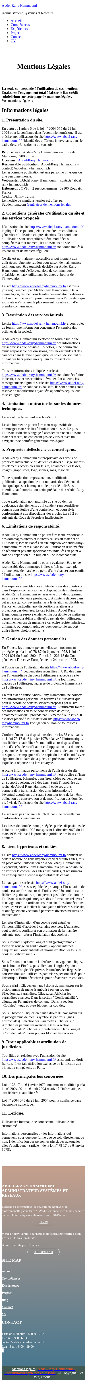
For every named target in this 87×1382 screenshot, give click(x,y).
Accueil (16, 21)
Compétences (20, 25)
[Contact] (3, 1350)
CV (13, 41)
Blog (5, 1300)
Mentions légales (23, 1369)
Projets (15, 33)
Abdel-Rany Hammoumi (19, 5)
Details (43, 1222)
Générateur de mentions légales (49, 204)
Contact (16, 37)
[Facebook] (2, 1350)
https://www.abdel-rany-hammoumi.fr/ (56, 227)
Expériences (19, 29)
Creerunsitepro (43, 1252)
